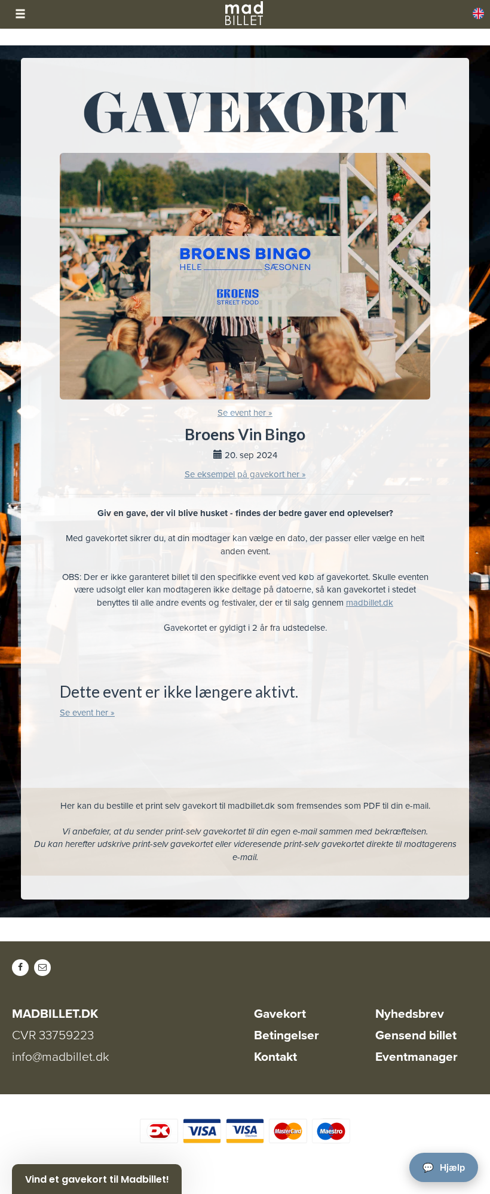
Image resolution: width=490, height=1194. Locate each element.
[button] (97, 1179)
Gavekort (280, 1013)
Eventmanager (416, 1056)
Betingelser (286, 1035)
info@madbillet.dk (60, 1056)
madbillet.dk (369, 602)
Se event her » (245, 412)
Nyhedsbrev (409, 1013)
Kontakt (275, 1056)
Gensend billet (416, 1035)
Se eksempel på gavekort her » (245, 474)
